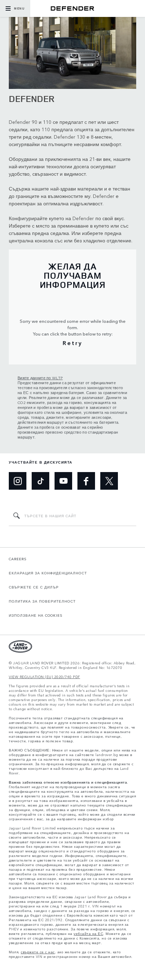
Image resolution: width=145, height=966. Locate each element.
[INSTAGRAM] (17, 481)
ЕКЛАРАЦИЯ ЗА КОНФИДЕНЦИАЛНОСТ (48, 572)
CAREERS (18, 558)
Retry (72, 342)
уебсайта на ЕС (88, 933)
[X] (109, 481)
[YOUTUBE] (63, 481)
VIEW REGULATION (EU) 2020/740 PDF (44, 677)
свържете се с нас (38, 952)
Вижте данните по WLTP (40, 377)
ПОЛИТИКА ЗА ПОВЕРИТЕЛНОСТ (42, 601)
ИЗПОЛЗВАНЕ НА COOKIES (36, 615)
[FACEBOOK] (86, 481)
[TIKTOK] (40, 481)
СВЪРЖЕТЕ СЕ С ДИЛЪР (34, 587)
